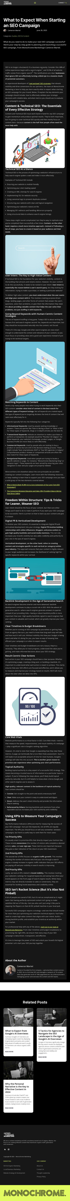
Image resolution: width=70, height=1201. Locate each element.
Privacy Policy (41, 1177)
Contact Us (40, 1169)
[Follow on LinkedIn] (4, 1149)
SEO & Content (23, 36)
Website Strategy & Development (14, 1173)
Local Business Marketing (11, 1169)
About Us (40, 1166)
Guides (14, 36)
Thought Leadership (43, 1173)
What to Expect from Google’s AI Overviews (16, 1032)
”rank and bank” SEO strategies (40, 84)
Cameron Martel (14, 30)
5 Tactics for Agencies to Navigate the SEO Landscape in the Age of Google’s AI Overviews (51, 1034)
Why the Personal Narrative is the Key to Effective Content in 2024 (17, 1087)
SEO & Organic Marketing (11, 1166)
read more (9, 1052)
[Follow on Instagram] (8, 1149)
